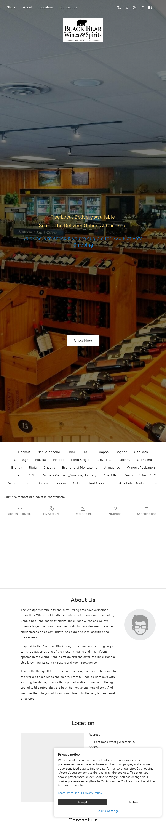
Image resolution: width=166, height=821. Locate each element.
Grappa (103, 452)
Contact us (68, 7)
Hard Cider (96, 483)
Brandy (16, 467)
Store (11, 7)
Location (46, 7)
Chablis (49, 467)
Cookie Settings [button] (108, 811)
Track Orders (83, 514)
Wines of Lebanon (141, 467)
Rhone (14, 475)
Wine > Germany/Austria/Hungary (69, 475)
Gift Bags (21, 460)
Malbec (58, 460)
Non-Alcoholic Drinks (128, 483)
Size (155, 483)
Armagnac (112, 467)
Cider (71, 452)
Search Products (19, 514)
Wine (12, 483)
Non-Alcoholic (48, 452)
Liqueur (60, 483)
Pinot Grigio (80, 460)
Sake (77, 483)
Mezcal (40, 460)
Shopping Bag (146, 514)
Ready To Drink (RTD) (140, 475)
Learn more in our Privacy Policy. (80, 793)
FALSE (31, 475)
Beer (27, 483)
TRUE (86, 452)
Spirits (43, 483)
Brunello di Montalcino (79, 467)
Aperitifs (110, 475)
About (27, 7)
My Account (51, 514)
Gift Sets (141, 452)
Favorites (115, 514)
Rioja (33, 467)
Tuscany (124, 460)
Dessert (24, 452)
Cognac (121, 452)
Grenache (144, 460)
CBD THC (103, 460)
